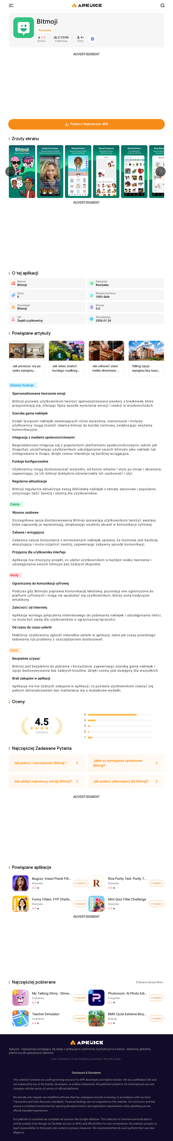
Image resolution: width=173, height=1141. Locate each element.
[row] (20, 998)
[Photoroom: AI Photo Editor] (156, 998)
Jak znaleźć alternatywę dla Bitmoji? (121, 781)
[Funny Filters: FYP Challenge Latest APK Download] (20, 904)
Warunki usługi (112, 1058)
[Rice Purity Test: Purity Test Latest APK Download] (96, 883)
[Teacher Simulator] (80, 1018)
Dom (54, 1058)
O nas (74, 1058)
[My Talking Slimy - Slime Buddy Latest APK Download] (51, 997)
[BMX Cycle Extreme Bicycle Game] (156, 1018)
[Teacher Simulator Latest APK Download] (51, 1018)
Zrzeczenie (64, 1058)
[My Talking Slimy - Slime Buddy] (80, 998)
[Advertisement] (86, 86)
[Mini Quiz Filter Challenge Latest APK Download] (96, 904)
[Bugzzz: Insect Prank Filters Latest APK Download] (20, 883)
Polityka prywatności (91, 1058)
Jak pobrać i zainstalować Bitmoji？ (41, 763)
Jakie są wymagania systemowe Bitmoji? (117, 763)
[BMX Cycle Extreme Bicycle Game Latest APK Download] (127, 1018)
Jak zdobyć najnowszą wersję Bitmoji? (43, 781)
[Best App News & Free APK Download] (86, 5)
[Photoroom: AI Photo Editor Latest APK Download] (127, 997)
